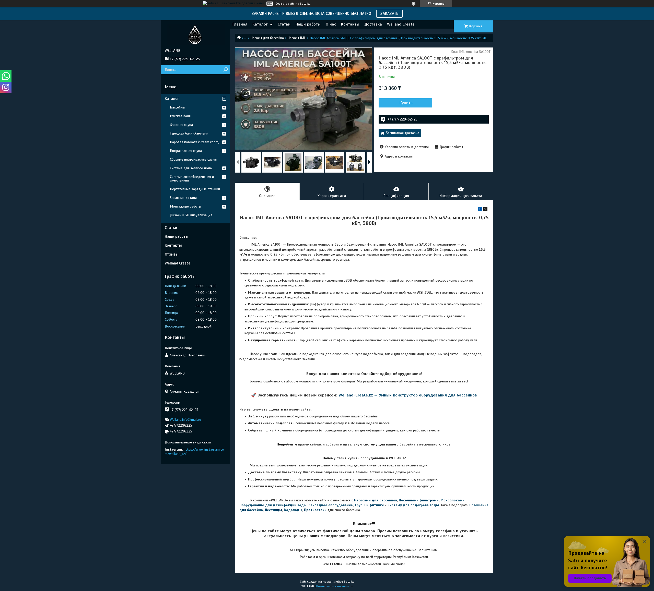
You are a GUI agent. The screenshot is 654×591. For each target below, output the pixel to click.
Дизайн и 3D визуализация (191, 215)
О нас (331, 24)
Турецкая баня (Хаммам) (189, 133)
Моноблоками (452, 500)
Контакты (350, 24)
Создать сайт (285, 3)
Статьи (284, 24)
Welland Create (400, 24)
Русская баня (180, 116)
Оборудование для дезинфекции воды (273, 505)
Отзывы (172, 254)
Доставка (373, 24)
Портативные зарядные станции (195, 189)
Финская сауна (181, 125)
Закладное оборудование (330, 505)
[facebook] (480, 210)
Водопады (293, 510)
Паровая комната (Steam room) (194, 142)
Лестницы (273, 510)
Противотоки (315, 510)
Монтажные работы (185, 206)
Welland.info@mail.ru (185, 419)
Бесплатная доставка (402, 133)
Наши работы (308, 24)
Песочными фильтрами (419, 500)
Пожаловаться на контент (334, 586)
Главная (239, 24)
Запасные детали (183, 198)
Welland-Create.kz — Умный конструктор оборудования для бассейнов (407, 395)
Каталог (259, 24)
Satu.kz (349, 581)
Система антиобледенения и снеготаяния (192, 179)
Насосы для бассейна (267, 38)
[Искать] (225, 69)
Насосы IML (296, 38)
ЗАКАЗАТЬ (389, 13)
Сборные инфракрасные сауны (193, 159)
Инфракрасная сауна (186, 151)
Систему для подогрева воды (413, 505)
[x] (485, 210)
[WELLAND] (195, 34)
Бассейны (177, 107)
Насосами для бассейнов (375, 500)
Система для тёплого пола (191, 168)
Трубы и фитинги (369, 505)
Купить (406, 102)
